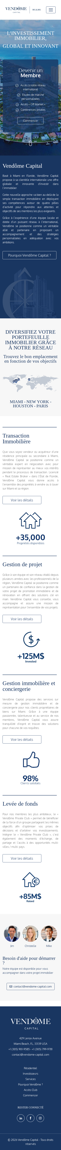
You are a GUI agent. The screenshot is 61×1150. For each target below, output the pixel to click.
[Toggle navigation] (51, 9)
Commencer (30, 120)
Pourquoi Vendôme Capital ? (29, 255)
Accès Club (30, 1090)
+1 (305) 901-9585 (19, 1049)
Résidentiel (30, 1068)
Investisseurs (30, 1073)
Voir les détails (22, 500)
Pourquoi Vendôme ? (30, 1084)
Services (30, 1079)
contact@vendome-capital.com (33, 986)
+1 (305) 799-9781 (42, 1049)
